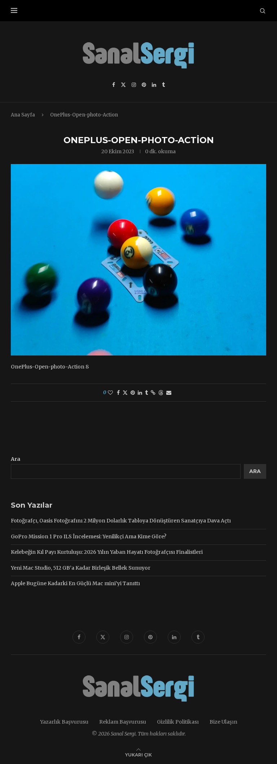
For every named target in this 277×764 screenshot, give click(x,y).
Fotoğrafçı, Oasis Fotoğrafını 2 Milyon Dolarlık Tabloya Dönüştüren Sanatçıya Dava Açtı (121, 520)
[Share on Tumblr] (146, 392)
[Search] (262, 10)
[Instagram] (134, 84)
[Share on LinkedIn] (140, 392)
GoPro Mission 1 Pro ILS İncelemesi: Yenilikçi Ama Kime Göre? (88, 536)
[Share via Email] (168, 392)
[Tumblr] (163, 84)
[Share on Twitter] (125, 392)
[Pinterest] (144, 84)
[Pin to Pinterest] (133, 392)
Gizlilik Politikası (178, 722)
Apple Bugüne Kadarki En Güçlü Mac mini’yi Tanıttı (75, 583)
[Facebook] (113, 84)
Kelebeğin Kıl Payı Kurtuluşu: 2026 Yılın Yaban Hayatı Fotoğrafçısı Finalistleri (107, 552)
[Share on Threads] (160, 392)
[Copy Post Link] (153, 392)
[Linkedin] (154, 84)
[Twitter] (123, 84)
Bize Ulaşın (223, 722)
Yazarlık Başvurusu (64, 722)
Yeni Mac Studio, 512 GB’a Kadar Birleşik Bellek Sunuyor (80, 568)
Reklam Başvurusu (122, 722)
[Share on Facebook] (118, 392)
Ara (15, 459)
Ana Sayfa (23, 115)
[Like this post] (110, 392)
